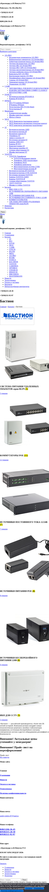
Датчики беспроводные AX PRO (22, 64)
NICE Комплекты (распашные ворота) (24, 121)
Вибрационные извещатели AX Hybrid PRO (26, 59)
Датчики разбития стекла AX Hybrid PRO (25, 72)
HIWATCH (13, 272)
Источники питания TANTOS (21, 175)
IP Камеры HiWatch (16, 105)
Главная (3, 307)
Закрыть (3, 864)
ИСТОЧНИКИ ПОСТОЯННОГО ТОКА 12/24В (28, 198)
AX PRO (12, 256)
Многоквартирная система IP (25, 169)
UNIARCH (13, 270)
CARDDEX (13, 266)
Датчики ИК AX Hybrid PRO (20, 66)
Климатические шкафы (18, 113)
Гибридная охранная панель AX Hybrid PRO (26, 62)
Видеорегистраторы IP (18, 132)
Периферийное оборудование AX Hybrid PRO (27, 78)
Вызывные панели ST (17, 134)
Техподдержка (6, 789)
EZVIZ (11, 243)
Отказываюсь (38, 888)
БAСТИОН (13, 262)
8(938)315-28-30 (7, 832)
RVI (10, 241)
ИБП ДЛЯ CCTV (16, 189)
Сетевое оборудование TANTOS (21, 181)
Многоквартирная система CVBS (27, 167)
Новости (3, 780)
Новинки (8, 206)
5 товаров (4, 393)
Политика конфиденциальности (13, 793)
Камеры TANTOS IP (17, 179)
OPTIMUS (13, 268)
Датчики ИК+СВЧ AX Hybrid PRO (22, 68)
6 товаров (4, 665)
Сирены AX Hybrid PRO (18, 80)
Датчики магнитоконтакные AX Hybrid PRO (26, 70)
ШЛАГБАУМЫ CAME (18, 92)
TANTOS (8, 154)
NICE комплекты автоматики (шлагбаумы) (25, 125)
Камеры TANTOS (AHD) (19, 177)
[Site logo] (5, 40)
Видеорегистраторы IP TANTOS (21, 171)
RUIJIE (12, 258)
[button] (4, 755)
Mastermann (9, 111)
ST (6, 127)
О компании (5, 775)
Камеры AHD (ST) (16, 142)
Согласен (29, 888)
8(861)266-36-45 (7, 829)
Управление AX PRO (17, 84)
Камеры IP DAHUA (16, 99)
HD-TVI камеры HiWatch (19, 103)
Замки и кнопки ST (16, 138)
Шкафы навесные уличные (19, 115)
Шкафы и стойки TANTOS (19, 185)
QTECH (12, 249)
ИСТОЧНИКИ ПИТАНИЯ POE (21, 195)
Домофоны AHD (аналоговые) (25, 160)
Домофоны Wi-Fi (20, 162)
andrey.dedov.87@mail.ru (9, 816)
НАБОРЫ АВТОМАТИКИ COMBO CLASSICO (28, 90)
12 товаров (4, 460)
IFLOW (12, 251)
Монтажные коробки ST (18, 148)
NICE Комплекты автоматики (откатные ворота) (28, 123)
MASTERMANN (15, 276)
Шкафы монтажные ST (18, 152)
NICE (7, 119)
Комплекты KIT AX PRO (19, 74)
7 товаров (4, 529)
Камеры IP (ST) (15, 144)
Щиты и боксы (15, 117)
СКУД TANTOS (15, 183)
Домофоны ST (14, 136)
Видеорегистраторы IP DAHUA (21, 97)
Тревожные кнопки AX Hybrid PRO (23, 82)
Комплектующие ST (17, 146)
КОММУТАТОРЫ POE (18, 200)
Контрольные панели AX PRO (21, 76)
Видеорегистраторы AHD (19, 130)
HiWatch (8, 101)
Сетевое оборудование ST (19, 150)
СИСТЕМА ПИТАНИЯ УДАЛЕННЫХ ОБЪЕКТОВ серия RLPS (24, 203)
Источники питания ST (18, 140)
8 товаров (4, 596)
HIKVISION (14, 274)
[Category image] (23, 711)
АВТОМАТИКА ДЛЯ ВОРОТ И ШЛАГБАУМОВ (29, 88)
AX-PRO (8, 55)
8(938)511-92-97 (7, 834)
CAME (7, 86)
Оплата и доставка (7, 784)
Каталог (11, 307)
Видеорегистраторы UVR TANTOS (23, 173)
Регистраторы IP (15, 109)
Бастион (8, 187)
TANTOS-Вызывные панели (25, 158)
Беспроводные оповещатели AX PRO (23, 57)
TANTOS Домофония (17, 156)
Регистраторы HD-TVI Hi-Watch (21, 107)
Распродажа (9, 208)
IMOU (11, 253)
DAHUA (8, 94)
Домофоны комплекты (22, 165)
